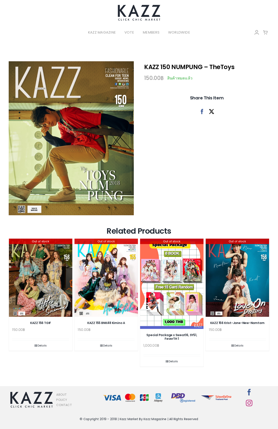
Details (42, 345)
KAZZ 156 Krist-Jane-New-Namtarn (237, 323)
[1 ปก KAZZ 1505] (71, 138)
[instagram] (249, 403)
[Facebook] (202, 111)
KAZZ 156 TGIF (40, 323)
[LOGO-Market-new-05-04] (139, 5)
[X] (211, 111)
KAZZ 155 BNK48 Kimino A (106, 323)
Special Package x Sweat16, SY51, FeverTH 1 (171, 337)
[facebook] (249, 392)
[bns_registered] (183, 393)
